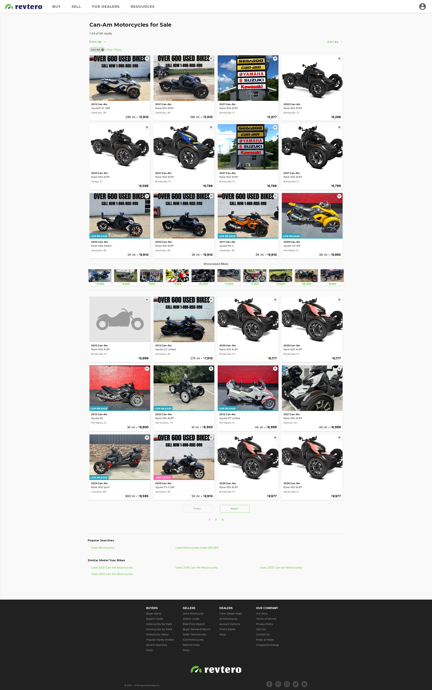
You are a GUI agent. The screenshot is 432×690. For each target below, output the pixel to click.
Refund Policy (191, 644)
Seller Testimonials (194, 634)
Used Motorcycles (102, 547)
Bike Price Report (194, 624)
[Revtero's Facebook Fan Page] (269, 684)
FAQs (149, 650)
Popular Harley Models (160, 639)
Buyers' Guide (154, 618)
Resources (143, 7)
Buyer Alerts (153, 613)
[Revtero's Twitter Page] (296, 684)
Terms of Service (266, 618)
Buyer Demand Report (196, 629)
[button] (95, 49)
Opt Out (261, 629)
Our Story (262, 613)
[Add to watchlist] (147, 58)
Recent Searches (156, 644)
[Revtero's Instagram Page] (287, 684)
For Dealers (106, 7)
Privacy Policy (264, 624)
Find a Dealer (227, 629)
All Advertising (228, 618)
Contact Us (262, 634)
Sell (76, 7)
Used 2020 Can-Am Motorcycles (281, 567)
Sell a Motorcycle (193, 613)
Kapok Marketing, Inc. (149, 685)
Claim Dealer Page (230, 613)
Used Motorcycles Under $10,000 (197, 547)
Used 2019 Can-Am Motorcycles (196, 567)
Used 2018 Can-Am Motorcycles (112, 567)
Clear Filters (114, 49)
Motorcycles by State (159, 624)
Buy (56, 7)
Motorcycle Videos (157, 634)
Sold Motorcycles (193, 639)
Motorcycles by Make (159, 629)
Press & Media (265, 639)
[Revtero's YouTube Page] (304, 684)
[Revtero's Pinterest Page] (278, 684)
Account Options (229, 624)
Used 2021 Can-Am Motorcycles (112, 574)
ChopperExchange (267, 644)
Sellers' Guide (191, 618)
